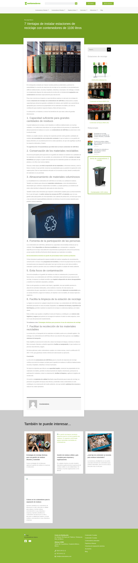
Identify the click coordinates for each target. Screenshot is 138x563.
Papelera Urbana (72, 10)
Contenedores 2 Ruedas (41, 10)
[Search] (76, 3)
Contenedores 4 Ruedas (58, 10)
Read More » (96, 138)
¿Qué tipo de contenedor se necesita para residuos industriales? (101, 151)
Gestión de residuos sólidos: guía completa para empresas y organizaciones (102, 143)
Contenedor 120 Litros (99, 192)
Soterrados (83, 10)
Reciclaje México (28, 20)
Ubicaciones (93, 10)
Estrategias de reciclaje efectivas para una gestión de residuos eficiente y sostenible (102, 135)
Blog (102, 10)
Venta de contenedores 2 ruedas (99, 159)
